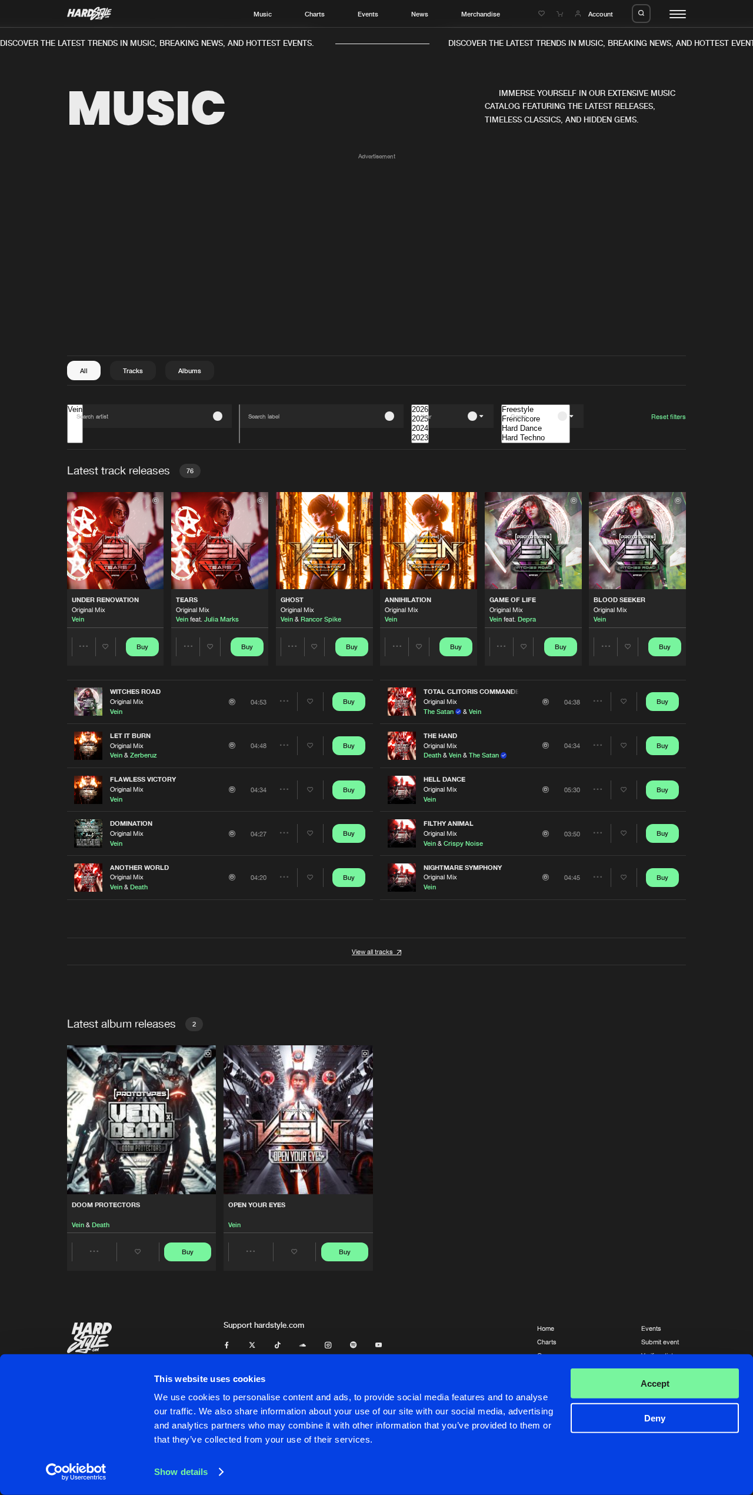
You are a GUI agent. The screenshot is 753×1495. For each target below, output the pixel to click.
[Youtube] (378, 1345)
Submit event (660, 1342)
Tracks (133, 370)
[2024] (420, 428)
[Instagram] (328, 1345)
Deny (654, 1418)
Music (263, 14)
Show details (181, 1472)
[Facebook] (227, 1345)
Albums (189, 370)
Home (545, 1328)
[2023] (420, 438)
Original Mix (88, 609)
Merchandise (480, 14)
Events (368, 14)
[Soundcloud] (302, 1345)
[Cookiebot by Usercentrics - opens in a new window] (76, 1472)
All (84, 370)
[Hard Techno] (535, 438)
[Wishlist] (542, 14)
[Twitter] (252, 1345)
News (419, 14)
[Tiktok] (277, 1345)
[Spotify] (353, 1345)
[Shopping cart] (561, 14)
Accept (655, 1383)
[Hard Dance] (535, 428)
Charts (315, 14)
